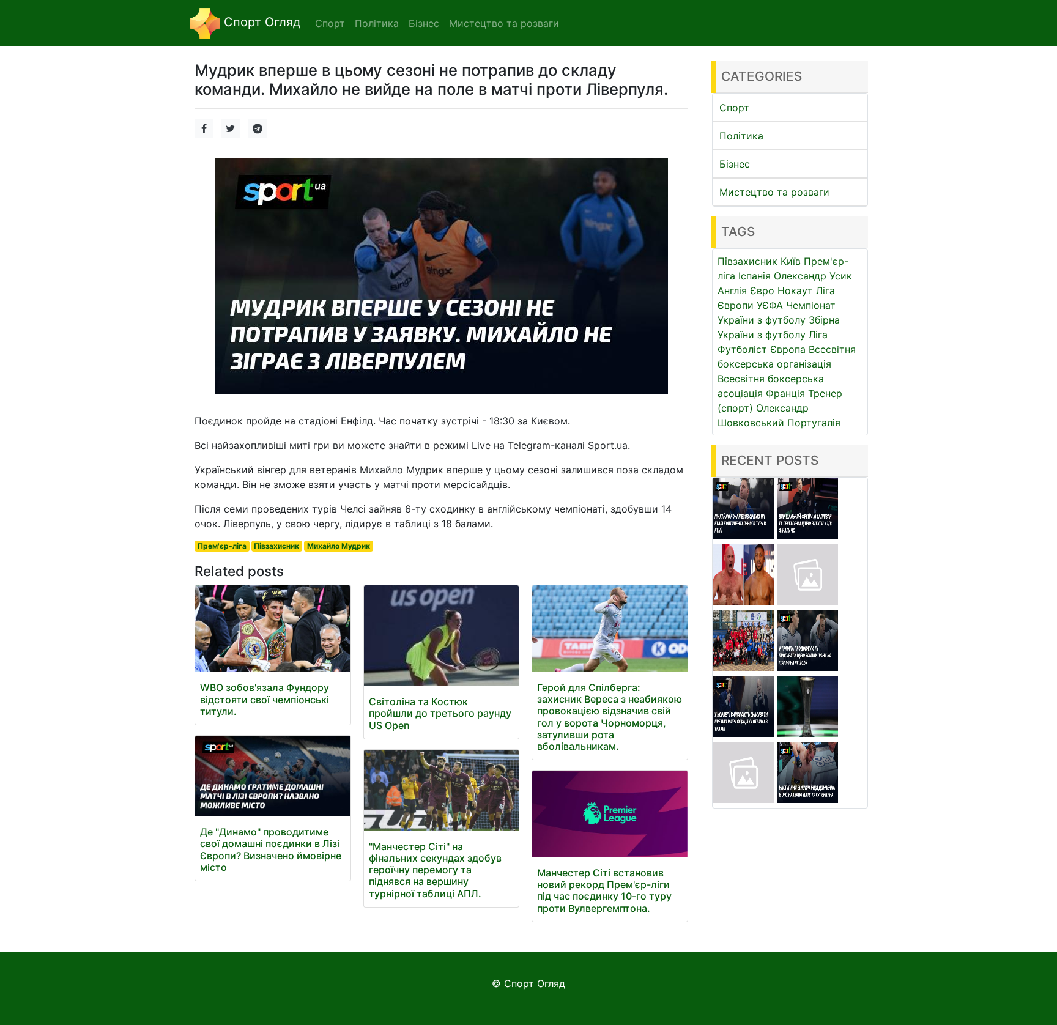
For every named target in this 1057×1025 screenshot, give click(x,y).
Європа (788, 349)
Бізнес (734, 164)
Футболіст (742, 349)
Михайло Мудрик (338, 545)
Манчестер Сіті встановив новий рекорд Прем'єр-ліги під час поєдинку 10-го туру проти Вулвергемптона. (604, 890)
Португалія (813, 422)
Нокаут (795, 290)
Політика (741, 136)
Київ (791, 261)
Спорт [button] (330, 23)
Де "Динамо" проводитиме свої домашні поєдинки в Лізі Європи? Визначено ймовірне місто (270, 849)
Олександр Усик (813, 276)
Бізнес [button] (424, 23)
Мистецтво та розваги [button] (504, 23)
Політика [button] (377, 23)
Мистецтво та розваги (774, 192)
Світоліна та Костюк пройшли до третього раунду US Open (440, 713)
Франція (785, 393)
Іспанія (754, 276)
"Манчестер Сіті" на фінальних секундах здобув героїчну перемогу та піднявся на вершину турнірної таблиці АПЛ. (435, 870)
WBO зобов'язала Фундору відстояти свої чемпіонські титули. (264, 699)
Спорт (734, 108)
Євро (762, 290)
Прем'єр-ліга (222, 545)
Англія (732, 290)
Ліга (818, 334)
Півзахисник (276, 545)
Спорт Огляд (260, 22)
